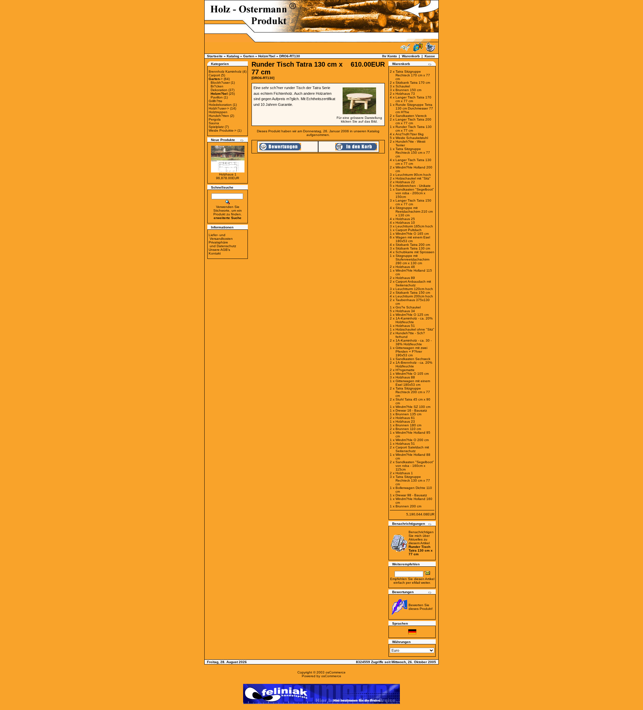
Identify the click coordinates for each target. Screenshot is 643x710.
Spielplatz (216, 127)
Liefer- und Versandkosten (221, 236)
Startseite (215, 56)
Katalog (233, 56)
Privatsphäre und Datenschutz (222, 244)
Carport (214, 75)
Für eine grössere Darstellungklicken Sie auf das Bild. (359, 119)
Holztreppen (218, 112)
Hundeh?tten (219, 116)
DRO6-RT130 (289, 56)
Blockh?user (220, 82)
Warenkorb (411, 56)
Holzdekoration (220, 104)
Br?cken (217, 86)
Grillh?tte (215, 101)
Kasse (430, 56)
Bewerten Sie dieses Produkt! (421, 607)
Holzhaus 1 (227, 174)
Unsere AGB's (219, 250)
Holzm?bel (266, 56)
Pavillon (217, 97)
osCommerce (336, 672)
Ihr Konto (389, 56)
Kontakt (215, 253)
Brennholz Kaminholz (225, 71)
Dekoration (219, 90)
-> (216, 79)
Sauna (214, 123)
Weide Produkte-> (222, 130)
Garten (248, 56)
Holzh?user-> (219, 108)
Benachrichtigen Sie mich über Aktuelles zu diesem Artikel (421, 543)
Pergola (215, 119)
